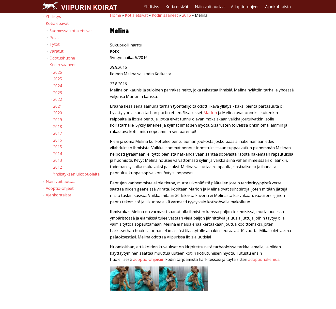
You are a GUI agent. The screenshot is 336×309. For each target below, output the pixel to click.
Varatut (56, 51)
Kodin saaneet (165, 15)
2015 (57, 146)
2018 (57, 126)
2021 (57, 106)
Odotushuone (62, 58)
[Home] (79, 6)
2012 (57, 167)
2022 (57, 99)
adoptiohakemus (263, 259)
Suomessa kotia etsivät (70, 30)
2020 (57, 113)
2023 (57, 92)
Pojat (54, 37)
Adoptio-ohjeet (245, 6)
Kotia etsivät (177, 6)
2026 (57, 72)
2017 (57, 133)
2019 (57, 119)
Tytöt (54, 44)
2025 (57, 79)
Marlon (210, 112)
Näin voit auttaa (210, 6)
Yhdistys (151, 6)
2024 (57, 85)
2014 (57, 153)
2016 (186, 15)
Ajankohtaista (278, 6)
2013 (57, 160)
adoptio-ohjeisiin (148, 259)
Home (115, 15)
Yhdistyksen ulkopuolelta (76, 174)
